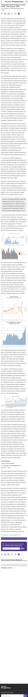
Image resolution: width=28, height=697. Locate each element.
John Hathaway (5, 8)
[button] (1, 13)
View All (14, 567)
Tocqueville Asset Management (17, 8)
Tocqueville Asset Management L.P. (11, 535)
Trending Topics (6, 568)
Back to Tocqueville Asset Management (11, 560)
